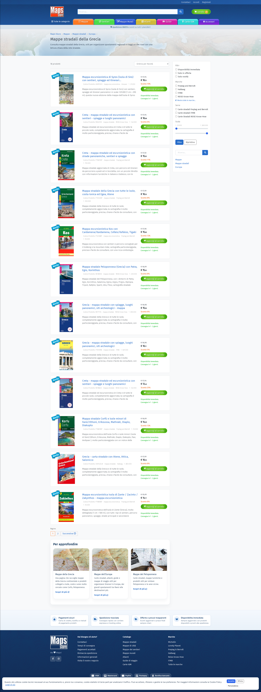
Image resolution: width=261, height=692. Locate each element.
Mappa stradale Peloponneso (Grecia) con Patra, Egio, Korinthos (109, 268)
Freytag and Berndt (186, 86)
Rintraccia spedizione (87, 653)
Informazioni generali (87, 657)
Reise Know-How (176, 657)
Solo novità (183, 76)
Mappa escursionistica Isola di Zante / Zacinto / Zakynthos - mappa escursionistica (110, 496)
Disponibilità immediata (189, 69)
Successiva (68, 533)
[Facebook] (52, 658)
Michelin (172, 642)
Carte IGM (189, 21)
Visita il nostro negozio (88, 660)
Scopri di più (61, 592)
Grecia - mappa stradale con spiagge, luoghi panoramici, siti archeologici (107, 344)
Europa (92, 34)
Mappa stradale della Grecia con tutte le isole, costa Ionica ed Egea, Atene (108, 192)
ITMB (180, 93)
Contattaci (82, 642)
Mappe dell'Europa (103, 574)
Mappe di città (129, 645)
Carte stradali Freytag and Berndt (193, 109)
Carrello (202, 12)
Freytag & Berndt (176, 649)
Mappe (84, 21)
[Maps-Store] (57, 11)
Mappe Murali (126, 21)
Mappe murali (129, 653)
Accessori (210, 21)
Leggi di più (10, 685)
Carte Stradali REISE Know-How (192, 116)
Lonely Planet (174, 645)
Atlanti (147, 21)
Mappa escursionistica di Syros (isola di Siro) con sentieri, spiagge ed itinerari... (107, 78)
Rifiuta (240, 681)
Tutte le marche (175, 664)
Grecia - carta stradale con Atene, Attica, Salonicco (105, 458)
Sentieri (105, 21)
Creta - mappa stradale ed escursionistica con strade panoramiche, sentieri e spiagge (108, 154)
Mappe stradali (79, 34)
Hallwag (181, 89)
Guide (168, 21)
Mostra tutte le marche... (186, 100)
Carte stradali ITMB (186, 113)
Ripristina (190, 142)
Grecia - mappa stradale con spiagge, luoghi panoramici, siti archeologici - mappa (107, 306)
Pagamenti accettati (86, 649)
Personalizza (233, 686)
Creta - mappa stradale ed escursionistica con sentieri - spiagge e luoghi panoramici (108, 116)
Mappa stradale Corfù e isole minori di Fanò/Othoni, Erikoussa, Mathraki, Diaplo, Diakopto (106, 422)
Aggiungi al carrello (155, 89)
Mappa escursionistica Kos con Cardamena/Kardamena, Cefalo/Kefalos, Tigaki (109, 230)
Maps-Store (55, 34)
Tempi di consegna (86, 645)
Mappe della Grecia (64, 574)
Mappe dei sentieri (131, 649)
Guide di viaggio (130, 660)
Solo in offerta (184, 73)
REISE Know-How (186, 96)
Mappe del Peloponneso (144, 574)
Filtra (179, 142)
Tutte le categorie (61, 21)
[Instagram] (58, 658)
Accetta (231, 681)
